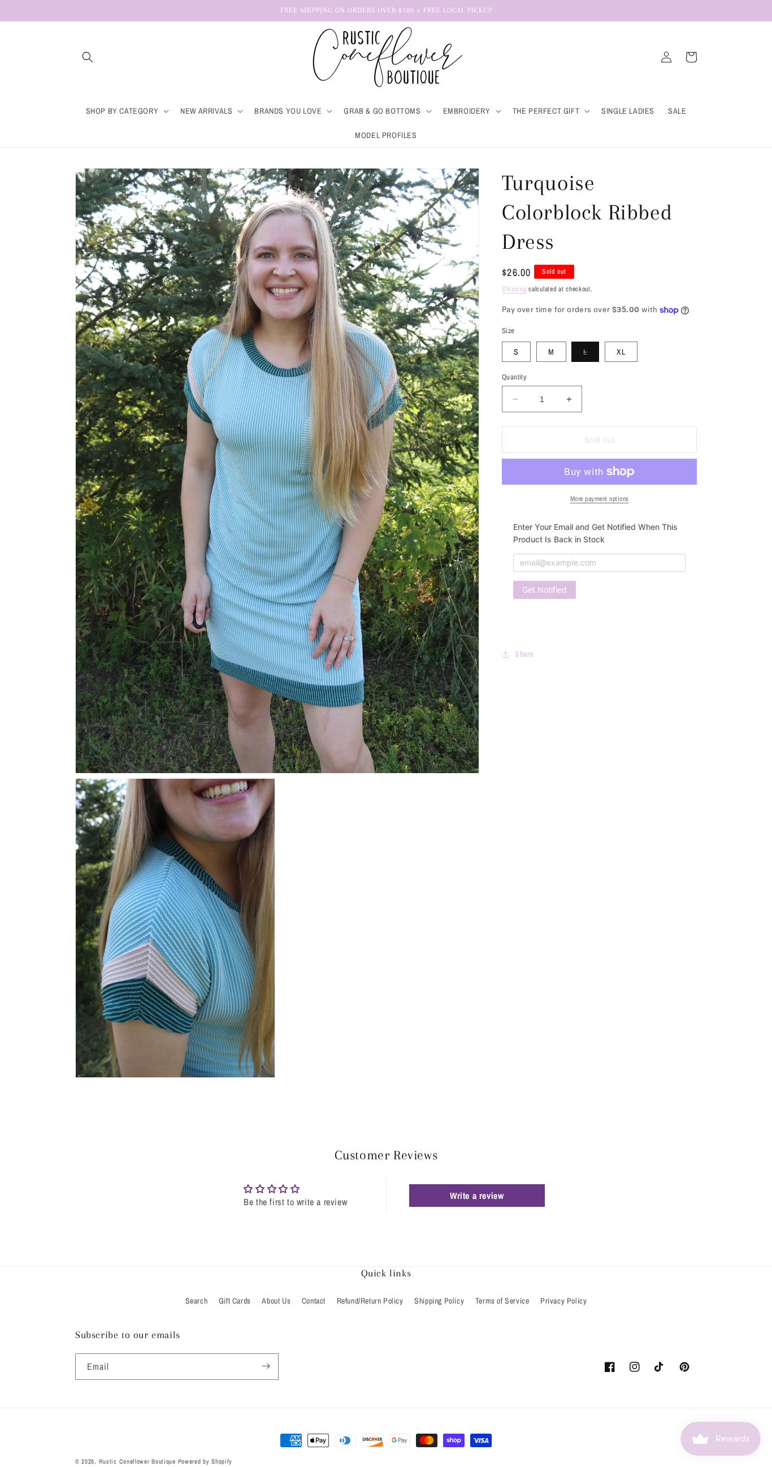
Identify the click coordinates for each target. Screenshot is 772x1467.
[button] (87, 57)
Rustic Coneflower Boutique (137, 1461)
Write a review (477, 1195)
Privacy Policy (563, 1301)
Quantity (514, 377)
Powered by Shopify (205, 1461)
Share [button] (524, 654)
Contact (314, 1301)
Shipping (514, 289)
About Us (276, 1301)
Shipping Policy (439, 1301)
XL (621, 352)
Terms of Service (502, 1301)
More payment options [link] (599, 498)
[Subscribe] (265, 1366)
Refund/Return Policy (370, 1301)
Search (196, 1301)
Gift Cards (235, 1301)
